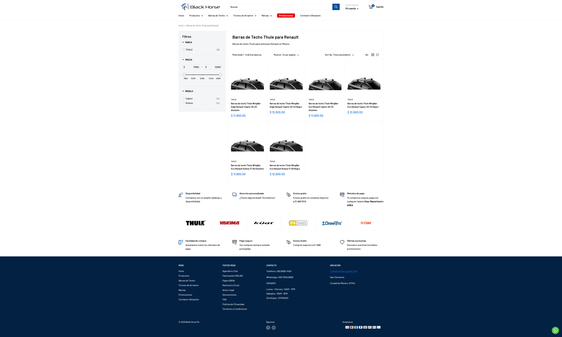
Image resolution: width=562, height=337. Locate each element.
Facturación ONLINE (232, 275)
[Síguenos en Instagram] (274, 328)
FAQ (224, 299)
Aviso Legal (228, 290)
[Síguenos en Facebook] (268, 328)
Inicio (181, 15)
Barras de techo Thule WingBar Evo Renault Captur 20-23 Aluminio (323, 107)
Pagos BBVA (228, 280)
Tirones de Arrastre (243, 15)
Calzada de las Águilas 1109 (343, 271)
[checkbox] (202, 49)
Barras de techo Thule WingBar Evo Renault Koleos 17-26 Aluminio (247, 167)
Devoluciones (229, 294)
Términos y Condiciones (234, 308)
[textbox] (192, 66)
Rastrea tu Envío (230, 285)
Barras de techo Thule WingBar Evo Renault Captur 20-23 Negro (362, 105)
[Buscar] (336, 7)
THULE (234, 99)
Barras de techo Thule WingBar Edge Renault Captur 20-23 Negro (286, 105)
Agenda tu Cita (230, 271)
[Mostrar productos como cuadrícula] (372, 54)
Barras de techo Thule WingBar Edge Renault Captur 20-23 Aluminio (246, 107)
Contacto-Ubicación (310, 15)
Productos (194, 15)
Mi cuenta (351, 8)
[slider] (184, 74)
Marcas (265, 15)
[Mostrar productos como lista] (377, 54)
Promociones (286, 15)
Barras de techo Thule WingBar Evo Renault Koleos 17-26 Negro (285, 167)
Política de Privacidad (233, 304)
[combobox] (280, 7)
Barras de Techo (216, 15)
